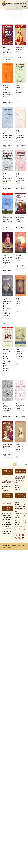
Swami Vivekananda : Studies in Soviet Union (7, 50)
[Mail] (23, 538)
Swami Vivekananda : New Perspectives (20, 447)
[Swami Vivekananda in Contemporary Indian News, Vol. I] (20, 117)
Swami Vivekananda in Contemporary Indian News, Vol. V (7, 134)
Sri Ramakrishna (6, 478)
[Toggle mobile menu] (25, 6)
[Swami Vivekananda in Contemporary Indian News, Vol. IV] (20, 73)
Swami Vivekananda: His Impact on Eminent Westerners (20, 353)
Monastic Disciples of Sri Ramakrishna (7, 485)
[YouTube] (23, 535)
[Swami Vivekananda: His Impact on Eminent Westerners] (20, 337)
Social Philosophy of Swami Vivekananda (20, 218)
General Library (18, 483)
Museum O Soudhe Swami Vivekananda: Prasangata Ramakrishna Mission (7, 91)
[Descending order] (21, 10)
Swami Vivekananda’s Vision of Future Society (7, 218)
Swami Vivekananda (6, 482)
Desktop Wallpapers (6, 501)
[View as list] (15, 18)
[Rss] (19, 538)
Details (8, 59)
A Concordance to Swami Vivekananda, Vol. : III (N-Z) (20, 406)
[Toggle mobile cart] (22, 6)
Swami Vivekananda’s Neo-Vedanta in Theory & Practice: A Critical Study (7, 260)
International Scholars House (20, 481)
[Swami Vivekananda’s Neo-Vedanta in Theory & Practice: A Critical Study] (7, 242)
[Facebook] (19, 535)
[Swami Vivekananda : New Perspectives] (20, 431)
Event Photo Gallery (6, 503)
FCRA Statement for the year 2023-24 (7, 525)
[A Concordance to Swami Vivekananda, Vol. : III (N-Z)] (20, 390)
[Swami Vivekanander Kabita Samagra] (20, 285)
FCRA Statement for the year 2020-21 (7, 514)
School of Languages (20, 489)
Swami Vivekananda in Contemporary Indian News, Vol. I (20, 134)
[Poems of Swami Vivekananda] (20, 242)
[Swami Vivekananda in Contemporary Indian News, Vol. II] (7, 160)
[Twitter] (16, 538)
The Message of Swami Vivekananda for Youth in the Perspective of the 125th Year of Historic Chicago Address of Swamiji (7, 306)
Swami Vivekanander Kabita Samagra (20, 300)
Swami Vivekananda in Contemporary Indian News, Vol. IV (20, 90)
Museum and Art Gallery (19, 486)
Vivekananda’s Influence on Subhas (7, 446)
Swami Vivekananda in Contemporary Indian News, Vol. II (7, 177)
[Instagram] (16, 535)
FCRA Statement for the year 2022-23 (7, 521)
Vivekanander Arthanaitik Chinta (20, 49)
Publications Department (18, 488)
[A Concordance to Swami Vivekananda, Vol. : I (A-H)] (7, 390)
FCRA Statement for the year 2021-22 (7, 518)
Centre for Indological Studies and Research (20, 477)
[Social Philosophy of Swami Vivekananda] (20, 203)
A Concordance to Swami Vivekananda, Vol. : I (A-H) (7, 406)
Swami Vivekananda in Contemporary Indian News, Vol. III (20, 177)
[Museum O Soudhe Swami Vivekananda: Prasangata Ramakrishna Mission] (7, 73)
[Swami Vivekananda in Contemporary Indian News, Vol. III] (20, 160)
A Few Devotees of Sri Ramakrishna (7, 489)
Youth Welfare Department (18, 492)
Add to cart (5, 103)
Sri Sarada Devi (5, 480)
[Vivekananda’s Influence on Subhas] (7, 431)
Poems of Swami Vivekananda (20, 257)
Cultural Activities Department (19, 479)
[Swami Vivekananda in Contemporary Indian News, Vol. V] (7, 117)
